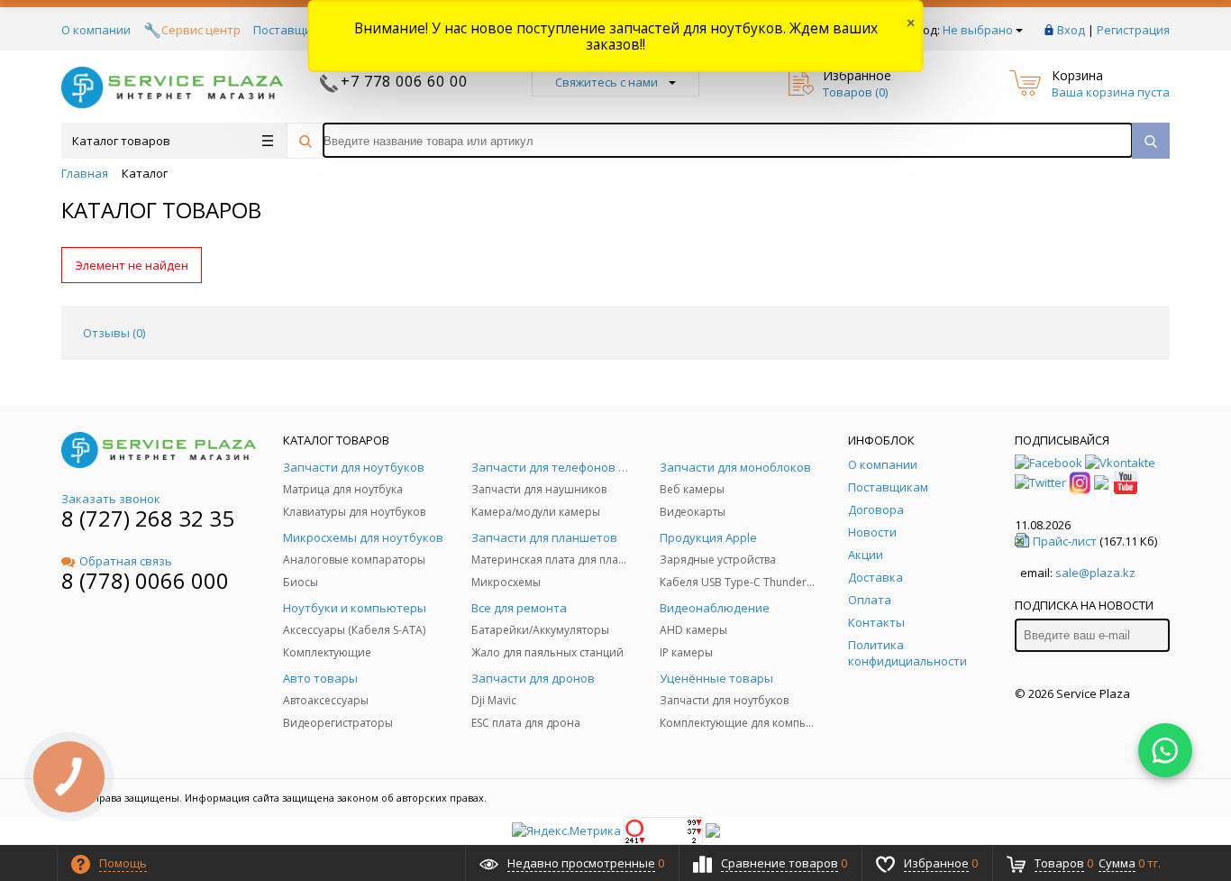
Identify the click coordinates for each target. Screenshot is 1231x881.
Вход (1071, 30)
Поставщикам (293, 30)
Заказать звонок (110, 499)
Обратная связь (125, 561)
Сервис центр (201, 30)
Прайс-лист (1065, 541)
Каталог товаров (121, 141)
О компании (96, 30)
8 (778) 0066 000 (145, 580)
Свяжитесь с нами (606, 82)
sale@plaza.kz (1095, 572)
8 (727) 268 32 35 (147, 518)
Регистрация (1133, 30)
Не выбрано (978, 30)
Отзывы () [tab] (114, 333)
